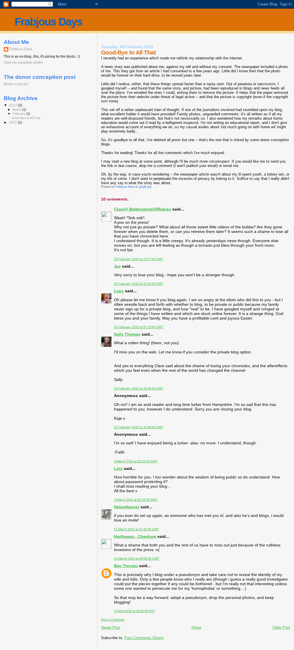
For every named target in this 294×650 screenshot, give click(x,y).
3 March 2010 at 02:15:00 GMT (136, 461)
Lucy (119, 291)
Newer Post (110, 627)
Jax (117, 266)
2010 (13, 105)
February (19, 113)
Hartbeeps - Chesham (135, 536)
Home (196, 627)
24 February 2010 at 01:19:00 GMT (138, 327)
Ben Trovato (126, 565)
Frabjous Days (48, 22)
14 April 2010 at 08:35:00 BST (134, 611)
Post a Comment (112, 619)
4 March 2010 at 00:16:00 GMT (136, 499)
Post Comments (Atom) (144, 638)
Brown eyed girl (16, 84)
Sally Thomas (127, 334)
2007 (13, 122)
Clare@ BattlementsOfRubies (142, 209)
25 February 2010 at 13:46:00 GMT (138, 427)
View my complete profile (23, 63)
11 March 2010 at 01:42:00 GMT (136, 529)
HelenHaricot (126, 507)
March (17, 109)
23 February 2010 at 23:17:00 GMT (138, 259)
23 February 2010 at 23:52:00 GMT (138, 283)
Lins (118, 468)
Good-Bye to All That (25, 118)
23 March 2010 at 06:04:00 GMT (136, 558)
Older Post (281, 627)
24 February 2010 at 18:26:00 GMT (138, 388)
